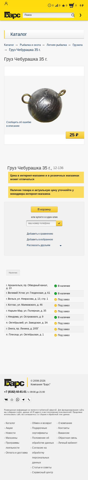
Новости (11, 433)
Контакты (63, 428)
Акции (9, 428)
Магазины (11, 437)
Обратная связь (67, 437)
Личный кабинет (67, 442)
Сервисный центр (42, 472)
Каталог (18, 34)
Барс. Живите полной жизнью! (12, 15)
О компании (65, 423)
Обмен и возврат (42, 423)
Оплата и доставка (17, 452)
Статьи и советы (42, 467)
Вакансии (63, 433)
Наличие (13, 273)
